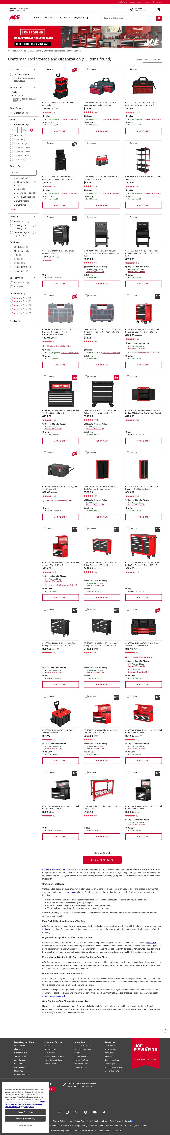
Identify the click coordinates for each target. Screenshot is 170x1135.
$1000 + (18, 159)
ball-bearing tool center (22, 183)
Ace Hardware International (115, 1071)
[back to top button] (165, 1030)
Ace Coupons (19, 1067)
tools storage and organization (22, 234)
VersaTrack (19, 271)
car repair (71, 892)
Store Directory (20, 1060)
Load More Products (102, 860)
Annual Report (110, 1064)
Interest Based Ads (76, 1121)
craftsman (19, 113)
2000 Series (19, 247)
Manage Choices (25, 1125)
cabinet (17, 189)
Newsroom (109, 1056)
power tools (20, 221)
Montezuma (19, 251)
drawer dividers (21, 201)
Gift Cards (18, 1064)
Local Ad (147, 2)
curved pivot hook (22, 197)
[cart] (159, 9)
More (14, 209)
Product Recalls (50, 1064)
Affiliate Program (80, 1056)
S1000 (17, 259)
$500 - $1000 (20, 155)
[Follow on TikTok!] (104, 1112)
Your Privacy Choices (119, 1121)
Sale (16, 286)
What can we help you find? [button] (113, 18)
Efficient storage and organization (57, 869)
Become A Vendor (81, 1067)
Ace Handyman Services (114, 1067)
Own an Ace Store (81, 1060)
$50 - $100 (19, 143)
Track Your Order (50, 1049)
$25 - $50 (18, 139)
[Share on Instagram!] (67, 1112)
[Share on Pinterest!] (85, 1112)
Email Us (118, 1130)
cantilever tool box (23, 193)
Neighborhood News (112, 1060)
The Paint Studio (20, 1056)
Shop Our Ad (19, 1049)
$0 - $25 (18, 135)
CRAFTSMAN (36, 51)
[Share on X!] (76, 1112)
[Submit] (31, 130)
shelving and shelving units (21, 227)
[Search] (159, 18)
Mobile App (18, 1071)
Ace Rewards (122, 2)
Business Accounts (135, 2)
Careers (77, 1053)
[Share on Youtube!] (95, 1112)
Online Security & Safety (53, 1060)
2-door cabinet (21, 178)
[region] (25, 1107)
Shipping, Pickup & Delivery (54, 1056)
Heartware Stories (81, 1064)
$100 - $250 (19, 147)
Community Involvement (83, 1049)
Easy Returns (49, 1053)
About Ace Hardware (82, 1046)
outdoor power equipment (53, 996)
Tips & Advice (110, 1046)
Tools (25, 51)
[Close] (45, 1086)
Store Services (110, 1053)
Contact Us (48, 1046)
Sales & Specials (111, 1049)
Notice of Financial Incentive (21, 1104)
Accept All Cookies (25, 1112)
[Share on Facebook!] (59, 1112)
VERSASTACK (20, 267)
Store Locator (157, 2)
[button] (131, 18)
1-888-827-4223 (104, 1130)
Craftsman (76, 872)
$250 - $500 (19, 151)
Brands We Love (20, 1053)
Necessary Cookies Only (25, 1119)
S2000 (17, 263)
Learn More (140, 1059)
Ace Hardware (14, 51)
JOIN (49, 1089)
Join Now (152, 1059)
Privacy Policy (59, 1121)
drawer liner (20, 205)
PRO (16, 255)
